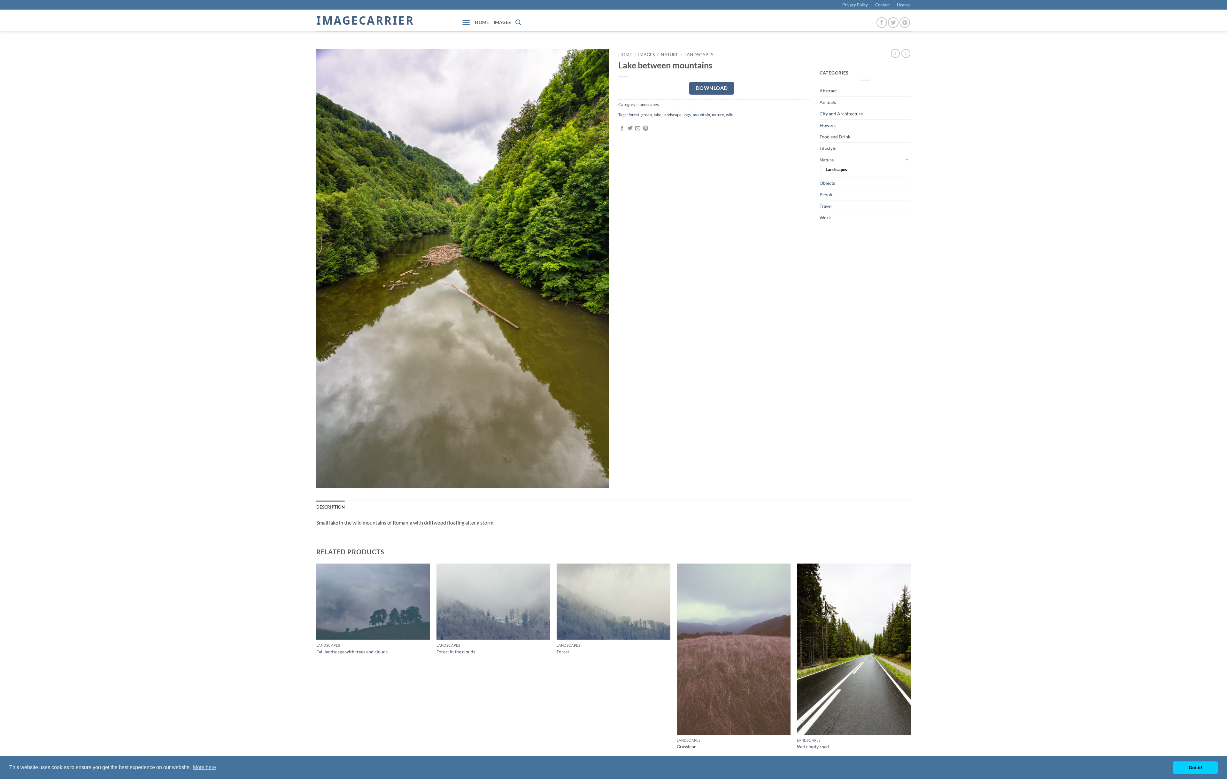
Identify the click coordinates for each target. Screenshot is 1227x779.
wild (729, 114)
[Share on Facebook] (622, 128)
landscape (672, 114)
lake (657, 114)
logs (687, 114)
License (904, 4)
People (826, 194)
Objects (827, 183)
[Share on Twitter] (630, 128)
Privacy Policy (855, 4)
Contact (882, 4)
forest (634, 114)
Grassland (687, 746)
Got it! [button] (1195, 767)
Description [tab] (330, 507)
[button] (466, 22)
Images (502, 22)
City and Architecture (841, 113)
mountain (701, 114)
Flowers (828, 125)
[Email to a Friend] (637, 128)
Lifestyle (828, 148)
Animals (828, 102)
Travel (826, 206)
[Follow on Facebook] (881, 22)
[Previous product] (905, 53)
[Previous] (316, 663)
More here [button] (204, 767)
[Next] (910, 663)
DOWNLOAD (712, 88)
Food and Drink (835, 136)
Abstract (828, 90)
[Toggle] (907, 159)
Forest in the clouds (455, 651)
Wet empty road (813, 746)
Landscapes (698, 54)
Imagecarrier (365, 20)
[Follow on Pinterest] (904, 22)
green (646, 114)
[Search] (518, 22)
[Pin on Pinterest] (645, 128)
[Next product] (895, 53)
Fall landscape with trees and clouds (352, 651)
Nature (669, 54)
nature (718, 114)
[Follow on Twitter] (893, 22)
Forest (563, 651)
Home (482, 22)
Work (825, 217)
